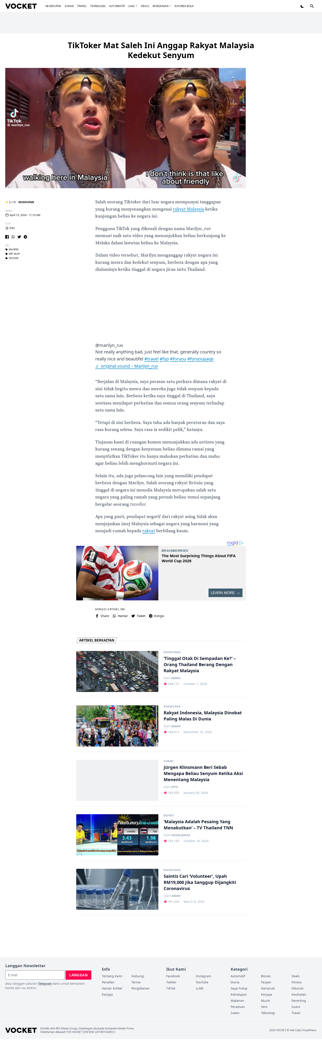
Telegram (45, 983)
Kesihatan (299, 994)
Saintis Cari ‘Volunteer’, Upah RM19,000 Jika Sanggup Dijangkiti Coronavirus (200, 882)
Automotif (117, 6)
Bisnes (169, 815)
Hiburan (298, 988)
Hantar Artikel (112, 988)
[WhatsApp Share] (13, 237)
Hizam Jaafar (180, 835)
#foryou (178, 359)
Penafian (108, 982)
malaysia (13, 249)
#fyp (164, 359)
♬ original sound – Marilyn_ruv (126, 366)
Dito (12, 228)
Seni (264, 1007)
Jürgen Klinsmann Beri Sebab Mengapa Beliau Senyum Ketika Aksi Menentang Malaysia (203, 773)
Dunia (235, 982)
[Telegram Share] (25, 237)
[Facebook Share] (7, 237)
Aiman (175, 678)
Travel (82, 6)
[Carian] (312, 6)
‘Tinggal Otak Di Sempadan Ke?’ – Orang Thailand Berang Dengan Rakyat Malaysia (200, 664)
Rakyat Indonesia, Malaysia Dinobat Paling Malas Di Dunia (203, 716)
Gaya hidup (239, 988)
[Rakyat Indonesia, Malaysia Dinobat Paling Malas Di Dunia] (117, 726)
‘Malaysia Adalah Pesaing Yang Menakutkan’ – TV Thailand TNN (198, 825)
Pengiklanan (140, 988)
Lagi (131, 6)
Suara (296, 1007)
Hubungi (137, 976)
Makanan (237, 1000)
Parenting (299, 1000)
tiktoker (13, 258)
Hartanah (268, 988)
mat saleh (14, 254)
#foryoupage (200, 359)
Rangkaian (160, 6)
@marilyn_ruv (109, 345)
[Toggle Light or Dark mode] (302, 6)
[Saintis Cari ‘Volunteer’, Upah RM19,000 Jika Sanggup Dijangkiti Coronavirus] (117, 889)
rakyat (148, 531)
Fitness (297, 982)
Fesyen (266, 982)
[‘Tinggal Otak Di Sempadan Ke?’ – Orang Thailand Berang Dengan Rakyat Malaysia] (117, 671)
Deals (145, 6)
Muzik (265, 1000)
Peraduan (238, 1007)
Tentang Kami (112, 976)
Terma (136, 982)
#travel (151, 359)
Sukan (69, 6)
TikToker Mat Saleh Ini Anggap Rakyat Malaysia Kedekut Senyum (161, 50)
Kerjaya (107, 994)
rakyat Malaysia (188, 209)
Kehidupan (53, 6)
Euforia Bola (184, 6)
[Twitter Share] (19, 237)
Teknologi (98, 6)
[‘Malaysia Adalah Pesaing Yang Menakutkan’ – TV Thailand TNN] (117, 834)
